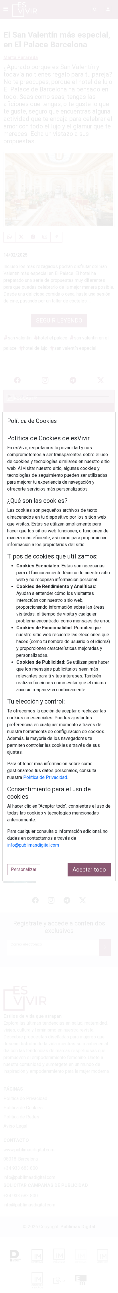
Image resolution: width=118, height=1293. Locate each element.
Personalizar (23, 869)
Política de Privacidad (45, 777)
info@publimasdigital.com (33, 845)
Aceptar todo (89, 869)
